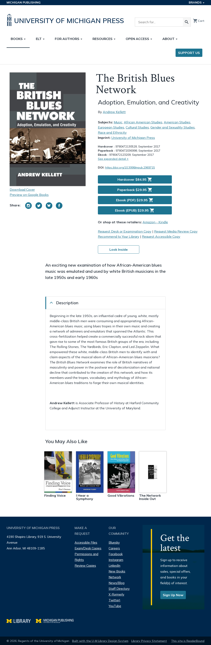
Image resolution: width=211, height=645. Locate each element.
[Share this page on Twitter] (38, 205)
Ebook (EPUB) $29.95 (135, 210)
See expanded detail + (113, 159)
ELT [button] (39, 39)
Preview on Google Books (29, 195)
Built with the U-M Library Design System (100, 641)
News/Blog (116, 583)
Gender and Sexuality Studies (172, 127)
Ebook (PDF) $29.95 (135, 200)
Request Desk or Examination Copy (124, 231)
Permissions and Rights (86, 557)
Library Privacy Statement (149, 641)
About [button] (168, 39)
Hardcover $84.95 (134, 179)
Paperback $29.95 (134, 189)
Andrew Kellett (114, 112)
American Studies (177, 122)
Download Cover (22, 189)
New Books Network (117, 574)
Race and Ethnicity (112, 132)
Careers (114, 548)
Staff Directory (119, 589)
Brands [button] (195, 2)
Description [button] (67, 302)
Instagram (116, 560)
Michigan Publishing (24, 2)
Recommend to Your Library (118, 236)
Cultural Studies (137, 127)
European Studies (111, 127)
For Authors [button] (67, 39)
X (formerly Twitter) (116, 597)
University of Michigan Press (133, 138)
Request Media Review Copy (176, 231)
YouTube (115, 606)
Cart (198, 20)
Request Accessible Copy (161, 236)
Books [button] (17, 39)
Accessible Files (86, 542)
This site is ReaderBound (187, 641)
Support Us (189, 53)
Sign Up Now (173, 595)
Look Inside (118, 249)
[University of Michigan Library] (21, 620)
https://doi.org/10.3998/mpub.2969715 (130, 167)
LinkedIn (114, 566)
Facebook (116, 554)
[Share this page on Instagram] (28, 205)
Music (118, 122)
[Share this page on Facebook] (59, 205)
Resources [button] (103, 39)
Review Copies (85, 566)
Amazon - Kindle (155, 222)
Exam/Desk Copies (88, 548)
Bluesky (114, 542)
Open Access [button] (138, 39)
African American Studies (143, 122)
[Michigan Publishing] (57, 620)
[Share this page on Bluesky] (49, 205)
